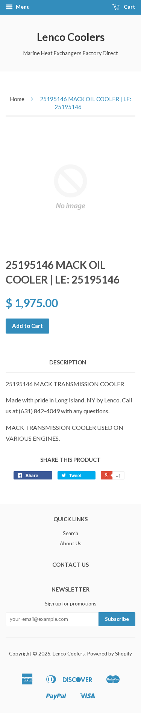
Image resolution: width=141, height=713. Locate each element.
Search (70, 533)
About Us (70, 543)
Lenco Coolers (71, 36)
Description (67, 362)
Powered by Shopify (109, 654)
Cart (129, 6)
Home (17, 99)
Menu (22, 6)
